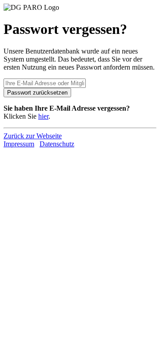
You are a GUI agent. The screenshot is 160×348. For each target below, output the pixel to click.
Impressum (19, 144)
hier (43, 116)
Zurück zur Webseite (33, 136)
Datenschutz (57, 144)
